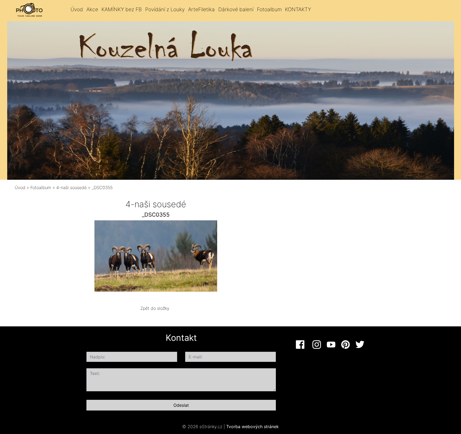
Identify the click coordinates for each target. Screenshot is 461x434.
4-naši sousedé (71, 187)
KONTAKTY (298, 9)
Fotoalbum (269, 9)
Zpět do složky (154, 308)
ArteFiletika (201, 9)
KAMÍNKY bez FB (121, 9)
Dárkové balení (235, 9)
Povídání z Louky (165, 9)
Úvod (76, 9)
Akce (92, 9)
